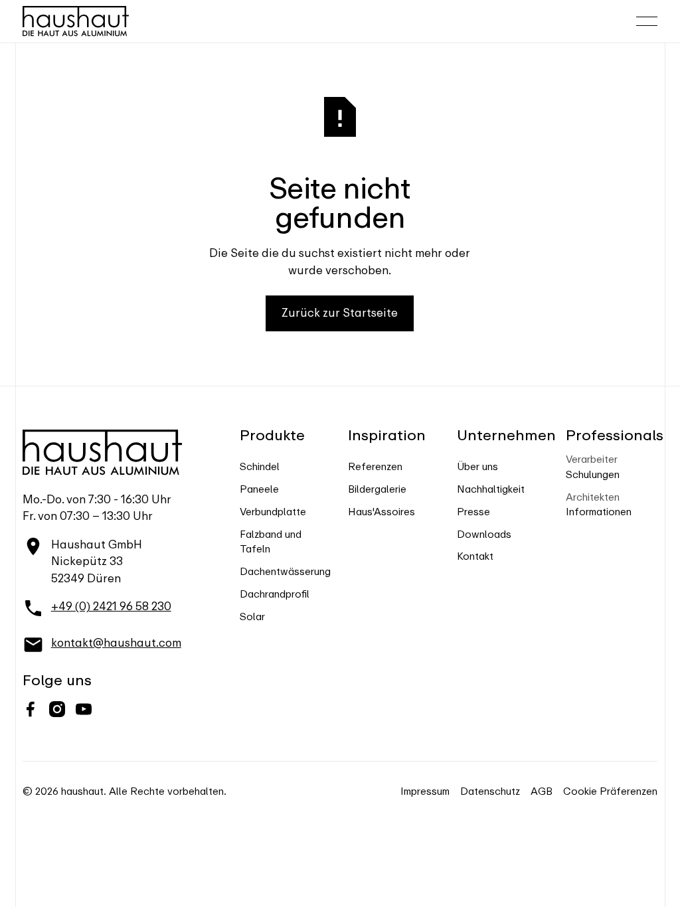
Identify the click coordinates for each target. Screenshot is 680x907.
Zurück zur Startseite (340, 312)
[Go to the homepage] (102, 452)
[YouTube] (83, 709)
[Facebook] (30, 709)
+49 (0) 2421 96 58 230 (111, 606)
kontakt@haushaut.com (116, 642)
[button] (646, 21)
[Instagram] (57, 709)
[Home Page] (76, 21)
